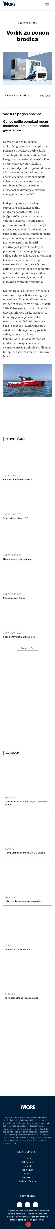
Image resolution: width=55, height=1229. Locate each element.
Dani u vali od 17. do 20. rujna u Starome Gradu (26, 803)
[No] (51, 1217)
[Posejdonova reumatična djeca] (27, 616)
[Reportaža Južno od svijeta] (27, 458)
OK (28, 1224)
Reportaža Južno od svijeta (17, 479)
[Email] (11, 103)
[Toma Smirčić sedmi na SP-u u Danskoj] (27, 829)
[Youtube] (35, 1205)
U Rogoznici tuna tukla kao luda (21, 997)
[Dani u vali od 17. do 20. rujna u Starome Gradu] (27, 778)
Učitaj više (26, 648)
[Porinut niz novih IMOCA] (27, 926)
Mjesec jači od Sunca (14, 598)
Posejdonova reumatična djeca (19, 636)
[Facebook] (4, 103)
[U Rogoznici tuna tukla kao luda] (27, 974)
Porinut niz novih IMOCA (18, 949)
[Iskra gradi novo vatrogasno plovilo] (27, 877)
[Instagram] (27, 1205)
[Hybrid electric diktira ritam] (27, 538)
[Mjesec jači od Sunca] (27, 577)
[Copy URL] (18, 103)
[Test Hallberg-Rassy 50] (27, 497)
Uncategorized (27, 23)
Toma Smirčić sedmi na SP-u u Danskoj (25, 852)
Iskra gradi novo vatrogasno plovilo (23, 901)
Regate (9, 849)
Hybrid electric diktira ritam (17, 559)
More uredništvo (20, 95)
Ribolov (10, 994)
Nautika (10, 798)
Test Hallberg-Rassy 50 (15, 518)
